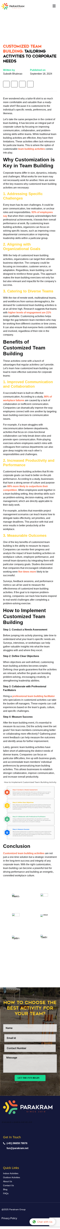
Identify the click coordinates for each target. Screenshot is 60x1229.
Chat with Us (44, 1221)
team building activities (31, 149)
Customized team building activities (23, 853)
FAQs (5, 1193)
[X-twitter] (31, 1156)
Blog (5, 1189)
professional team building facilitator (33, 696)
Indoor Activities (10, 1173)
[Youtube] (30, 84)
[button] (54, 6)
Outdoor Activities (11, 1177)
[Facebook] (6, 84)
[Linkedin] (14, 84)
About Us (7, 1181)
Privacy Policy (10, 1218)
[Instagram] (22, 84)
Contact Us (8, 1185)
